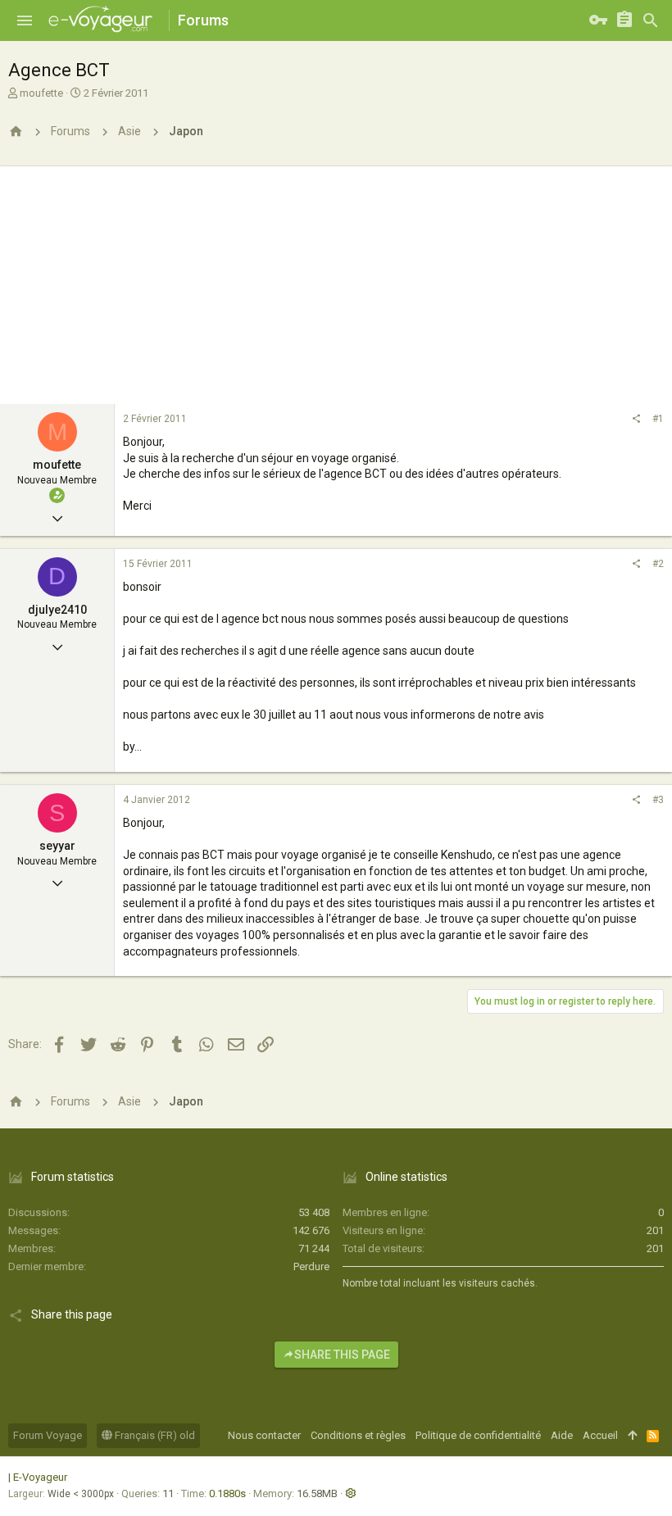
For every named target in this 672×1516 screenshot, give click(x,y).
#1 (658, 418)
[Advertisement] (336, 281)
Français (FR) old (153, 1435)
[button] (24, 20)
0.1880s (227, 1493)
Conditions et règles (358, 1435)
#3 (658, 800)
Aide (562, 1435)
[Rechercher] (651, 20)
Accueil (600, 1435)
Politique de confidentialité (478, 1435)
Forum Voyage (47, 1435)
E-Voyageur (40, 1477)
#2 (658, 564)
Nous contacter (264, 1435)
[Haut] (632, 1435)
